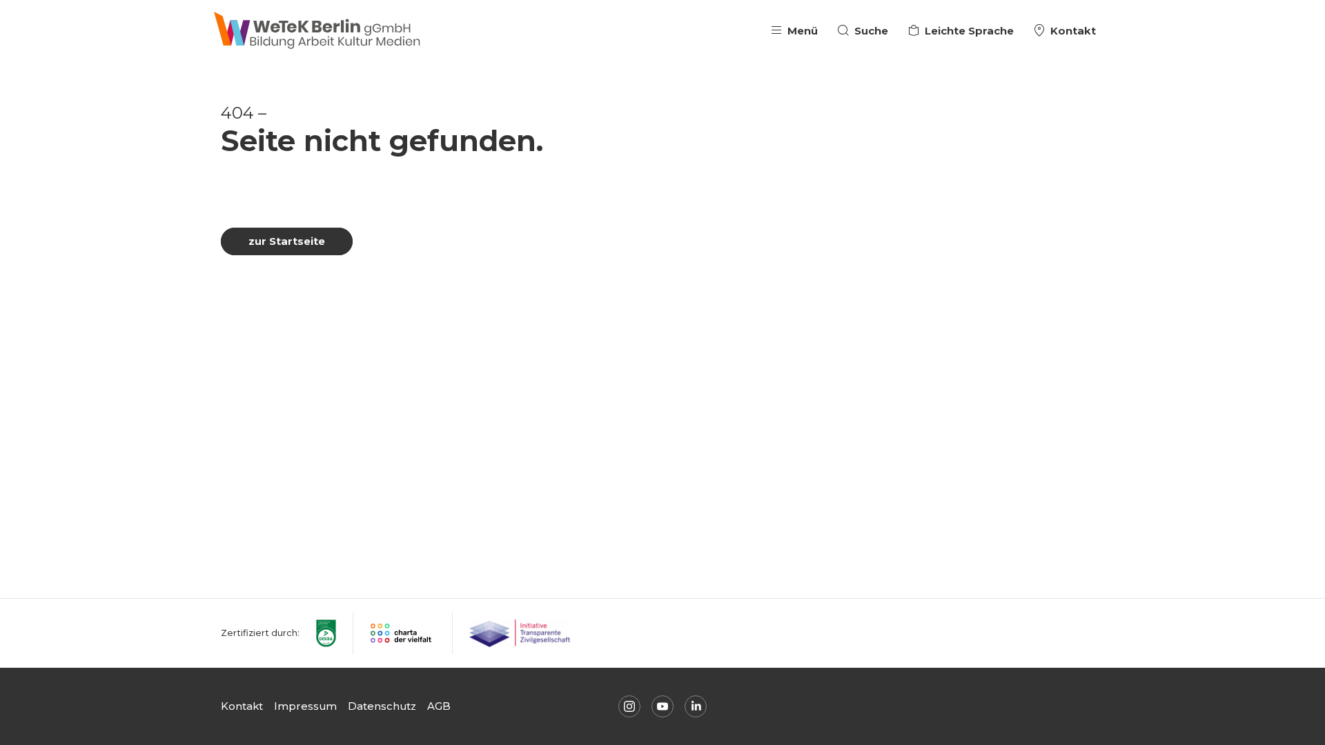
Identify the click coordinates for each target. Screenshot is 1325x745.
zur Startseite (286, 241)
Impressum (305, 706)
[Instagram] (629, 706)
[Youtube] (662, 706)
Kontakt (242, 706)
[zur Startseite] (317, 31)
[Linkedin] (696, 706)
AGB (439, 706)
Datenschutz (382, 706)
